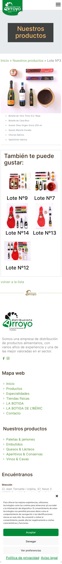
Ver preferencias (31, 550)
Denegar (31, 541)
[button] (57, 496)
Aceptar (31, 532)
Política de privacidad (22, 558)
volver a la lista (12, 282)
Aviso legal (49, 558)
